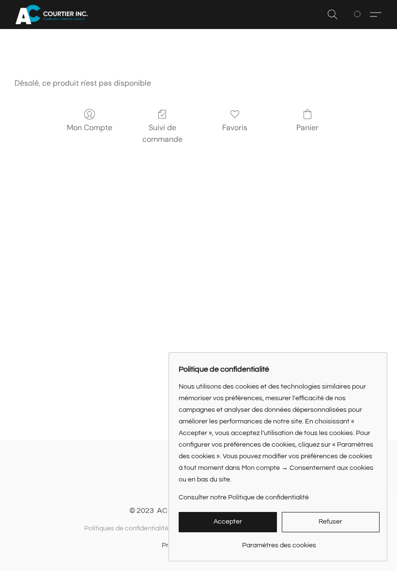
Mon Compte (89, 127)
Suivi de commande (162, 133)
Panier (307, 127)
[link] (279, 541)
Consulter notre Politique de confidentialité (244, 497)
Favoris (234, 127)
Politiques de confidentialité (126, 528)
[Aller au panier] (359, 14)
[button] (51, 14)
